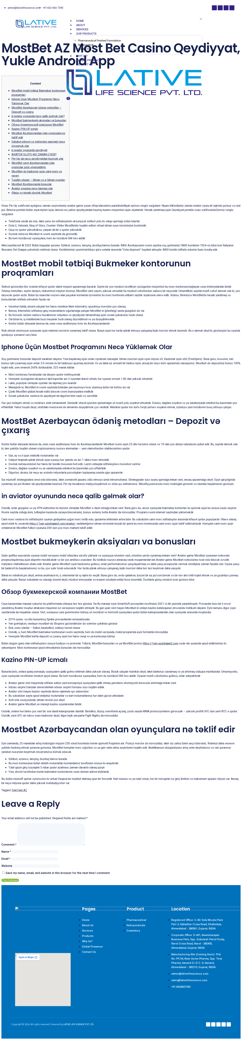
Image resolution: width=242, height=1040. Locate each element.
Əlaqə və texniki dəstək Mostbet (32, 193)
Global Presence (88, 60)
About (80, 25)
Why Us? (82, 56)
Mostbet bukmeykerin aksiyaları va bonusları (39, 120)
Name (6, 852)
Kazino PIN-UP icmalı (25, 129)
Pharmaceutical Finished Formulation (99, 40)
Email (5, 859)
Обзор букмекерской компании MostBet (37, 125)
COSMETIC (84, 49)
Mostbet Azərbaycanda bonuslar (32, 184)
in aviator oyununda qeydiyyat (29, 150)
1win (14, 790)
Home (80, 21)
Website (6, 866)
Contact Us (84, 64)
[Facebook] (214, 7)
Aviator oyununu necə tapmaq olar (32, 188)
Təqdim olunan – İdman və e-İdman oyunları (38, 180)
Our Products (86, 33)
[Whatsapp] (229, 1024)
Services (82, 29)
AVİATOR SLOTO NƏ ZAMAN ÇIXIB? (34, 154)
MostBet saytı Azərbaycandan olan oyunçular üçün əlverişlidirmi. (33, 165)
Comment (8, 845)
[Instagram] (220, 7)
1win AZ (22, 790)
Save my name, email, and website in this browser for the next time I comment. (58, 873)
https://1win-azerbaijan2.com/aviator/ (52, 524)
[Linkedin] (226, 7)
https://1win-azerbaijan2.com (160, 643)
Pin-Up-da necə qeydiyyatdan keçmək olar (37, 159)
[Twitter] (231, 7)
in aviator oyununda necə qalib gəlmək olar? (38, 116)
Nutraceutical (85, 44)
